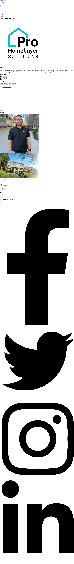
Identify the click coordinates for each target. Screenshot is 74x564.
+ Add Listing (1, 16)
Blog (2, 14)
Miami (2, 195)
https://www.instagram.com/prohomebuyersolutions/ (9, 84)
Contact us (3, 3)
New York (3, 190)
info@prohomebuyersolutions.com (7, 87)
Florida (2, 188)
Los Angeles (3, 189)
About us (3, 2)
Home (2, 1)
